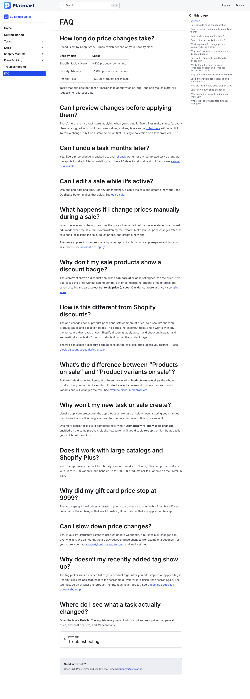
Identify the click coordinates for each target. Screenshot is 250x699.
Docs (239, 5)
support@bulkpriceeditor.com (105, 544)
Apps (225, 5)
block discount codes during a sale (82, 349)
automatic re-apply (92, 247)
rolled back (153, 128)
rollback (120, 156)
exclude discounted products (128, 390)
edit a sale (117, 194)
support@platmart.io (130, 668)
